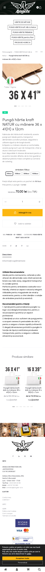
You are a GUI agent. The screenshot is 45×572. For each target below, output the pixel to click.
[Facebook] (13, 456)
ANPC (4, 504)
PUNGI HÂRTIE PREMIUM (22, 32)
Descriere (7, 254)
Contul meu (6, 497)
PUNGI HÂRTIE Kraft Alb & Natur (22, 27)
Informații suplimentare (13, 260)
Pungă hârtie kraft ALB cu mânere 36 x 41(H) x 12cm (11, 390)
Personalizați (22, 563)
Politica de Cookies (9, 511)
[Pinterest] (25, 456)
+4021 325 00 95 (15, 483)
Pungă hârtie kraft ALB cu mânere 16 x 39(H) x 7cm (33, 390)
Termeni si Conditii (9, 516)
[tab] (22, 254)
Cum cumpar (7, 513)
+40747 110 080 (12, 485)
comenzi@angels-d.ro (14, 488)
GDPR (4, 509)
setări (29, 554)
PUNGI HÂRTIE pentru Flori (22, 37)
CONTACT (5, 500)
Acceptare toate (22, 558)
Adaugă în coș (24, 212)
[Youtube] (31, 456)
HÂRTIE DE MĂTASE (22, 22)
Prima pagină (7, 52)
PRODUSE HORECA (22, 42)
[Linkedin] (19, 456)
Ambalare (22, 170)
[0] (40, 7)
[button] (15, 105)
